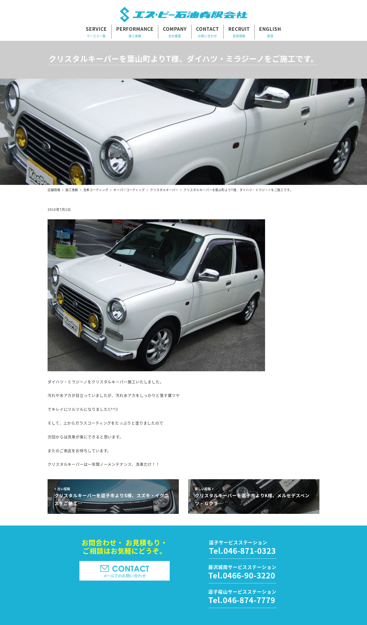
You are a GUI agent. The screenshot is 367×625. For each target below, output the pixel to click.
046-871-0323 (249, 550)
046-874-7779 (249, 599)
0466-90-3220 (249, 575)
